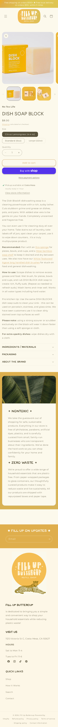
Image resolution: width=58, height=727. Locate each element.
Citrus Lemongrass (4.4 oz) (20, 134)
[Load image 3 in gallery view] (44, 94)
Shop (8, 679)
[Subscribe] (49, 539)
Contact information (38, 723)
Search (9, 692)
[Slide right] (55, 94)
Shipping (6, 124)
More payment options (29, 177)
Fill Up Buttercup (27, 715)
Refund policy (18, 719)
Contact (10, 698)
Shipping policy (20, 723)
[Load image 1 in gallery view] (14, 94)
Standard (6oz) (13, 140)
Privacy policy (32, 719)
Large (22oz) (37, 141)
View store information (17, 193)
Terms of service (48, 719)
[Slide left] (3, 94)
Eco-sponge (42, 247)
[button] (6, 16)
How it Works (13, 685)
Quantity (6, 147)
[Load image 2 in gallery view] (29, 94)
